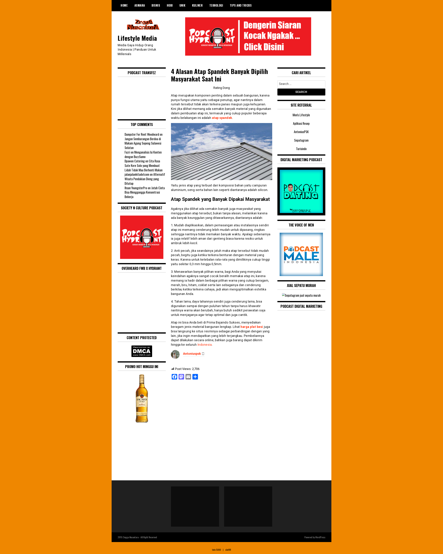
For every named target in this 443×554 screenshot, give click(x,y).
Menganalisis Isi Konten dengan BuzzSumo (143, 154)
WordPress (320, 537)
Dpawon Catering (135, 161)
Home (124, 5)
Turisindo (301, 148)
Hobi (170, 5)
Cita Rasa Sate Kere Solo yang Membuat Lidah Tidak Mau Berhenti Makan (143, 165)
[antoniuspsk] (175, 357)
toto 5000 (216, 549)
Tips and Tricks (241, 5)
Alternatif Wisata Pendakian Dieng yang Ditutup (145, 178)
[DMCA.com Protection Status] (141, 356)
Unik (182, 5)
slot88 (228, 549)
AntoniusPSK (301, 131)
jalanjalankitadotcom (137, 174)
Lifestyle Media (137, 37)
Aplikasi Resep (301, 123)
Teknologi (216, 5)
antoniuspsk (192, 353)
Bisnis (156, 5)
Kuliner (197, 5)
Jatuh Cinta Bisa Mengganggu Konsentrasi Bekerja (145, 192)
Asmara (139, 5)
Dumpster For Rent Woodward (142, 134)
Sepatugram (301, 140)
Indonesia (204, 344)
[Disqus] (221, 428)
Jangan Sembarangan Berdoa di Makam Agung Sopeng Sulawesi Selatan (143, 143)
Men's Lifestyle (301, 115)
